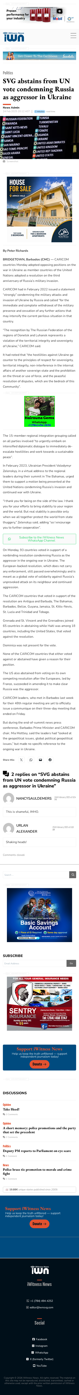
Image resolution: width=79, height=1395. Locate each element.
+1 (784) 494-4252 (41, 1301)
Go (71, 963)
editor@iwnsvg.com (41, 1307)
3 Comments (12, 1114)
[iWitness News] (39, 1270)
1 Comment (11, 1156)
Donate (37, 1064)
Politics (8, 73)
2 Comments (12, 1137)
